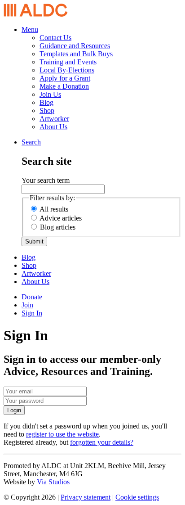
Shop (47, 110)
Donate (32, 297)
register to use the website (62, 434)
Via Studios (53, 482)
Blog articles (57, 227)
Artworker (54, 118)
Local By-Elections (67, 70)
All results (54, 209)
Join (27, 305)
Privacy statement (85, 497)
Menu (30, 29)
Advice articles (61, 218)
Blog (46, 102)
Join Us (50, 94)
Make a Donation (64, 86)
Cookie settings (137, 497)
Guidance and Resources (75, 46)
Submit (34, 241)
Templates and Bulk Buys (76, 54)
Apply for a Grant (65, 78)
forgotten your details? (101, 442)
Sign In (32, 313)
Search (31, 142)
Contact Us (55, 37)
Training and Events (68, 62)
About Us (53, 127)
